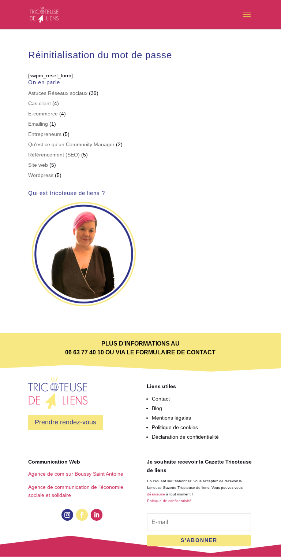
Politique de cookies (175, 427)
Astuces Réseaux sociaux (57, 93)
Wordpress (40, 175)
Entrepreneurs (44, 134)
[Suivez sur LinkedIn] (96, 515)
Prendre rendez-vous (65, 422)
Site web (38, 165)
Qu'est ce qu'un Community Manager (71, 144)
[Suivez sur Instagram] (67, 515)
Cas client (39, 103)
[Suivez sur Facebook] (82, 515)
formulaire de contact (176, 352)
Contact (161, 399)
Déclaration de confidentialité (185, 437)
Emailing (38, 124)
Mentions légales (171, 418)
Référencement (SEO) (54, 155)
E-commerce (43, 114)
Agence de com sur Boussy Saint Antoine (75, 474)
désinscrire (156, 494)
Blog (157, 408)
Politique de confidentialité (169, 501)
